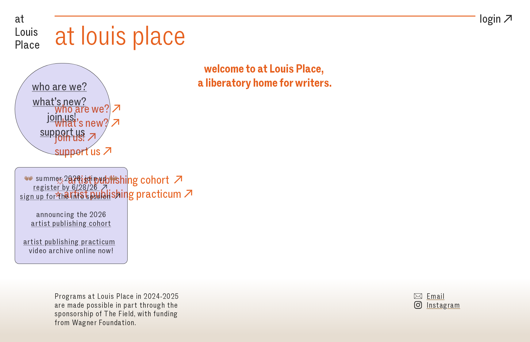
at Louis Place (27, 32)
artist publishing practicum (69, 242)
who (64, 109)
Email (435, 296)
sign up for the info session (65, 196)
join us (60, 116)
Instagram (443, 305)
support (71, 151)
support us (62, 131)
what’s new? (59, 101)
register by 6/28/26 (66, 187)
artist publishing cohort (71, 223)
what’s (69, 123)
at (65, 35)
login (490, 18)
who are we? (59, 86)
